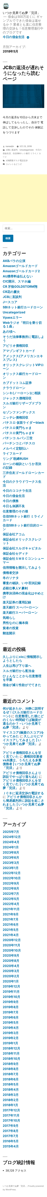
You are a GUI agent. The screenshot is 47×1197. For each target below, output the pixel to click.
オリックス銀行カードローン (22, 375)
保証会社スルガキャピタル (22, 548)
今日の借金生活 (13, 37)
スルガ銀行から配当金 (19, 671)
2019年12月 (11, 986)
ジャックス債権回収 (17, 398)
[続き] (27, 37)
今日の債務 (11, 501)
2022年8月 (11, 888)
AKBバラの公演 (14, 261)
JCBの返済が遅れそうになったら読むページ (23, 73)
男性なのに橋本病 (15, 623)
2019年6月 (11, 1017)
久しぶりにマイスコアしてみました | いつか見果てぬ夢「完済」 (23, 740)
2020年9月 (11, 955)
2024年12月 (12, 837)
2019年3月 (11, 1033)
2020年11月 (11, 945)
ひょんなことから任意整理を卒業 (22, 678)
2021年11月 (11, 909)
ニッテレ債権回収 (15, 417)
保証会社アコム (14, 534)
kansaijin (10, 146)
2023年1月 (11, 868)
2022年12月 (12, 873)
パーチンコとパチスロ (19, 443)
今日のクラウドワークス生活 (22, 483)
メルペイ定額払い (15, 448)
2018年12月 (11, 1048)
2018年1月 (10, 1105)
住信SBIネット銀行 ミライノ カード (23, 518)
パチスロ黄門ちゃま (17, 428)
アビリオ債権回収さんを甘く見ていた (22, 754)
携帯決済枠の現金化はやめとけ (23, 595)
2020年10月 (12, 950)
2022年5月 (11, 899)
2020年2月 (11, 976)
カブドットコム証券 (17, 383)
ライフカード (12, 453)
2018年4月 (11, 1089)
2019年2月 (11, 1038)
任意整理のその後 (15, 511)
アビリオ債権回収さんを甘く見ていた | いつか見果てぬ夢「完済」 (23, 784)
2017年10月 (11, 1120)
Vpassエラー (12, 317)
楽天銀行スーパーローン (20, 612)
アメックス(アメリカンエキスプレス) (23, 358)
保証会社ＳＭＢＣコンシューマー (23, 560)
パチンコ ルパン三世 (18, 438)
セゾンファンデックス (19, 412)
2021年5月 (11, 930)
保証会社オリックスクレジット (22, 541)
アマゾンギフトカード (19, 351)
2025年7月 (11, 832)
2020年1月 (11, 981)
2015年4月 (11, 1146)
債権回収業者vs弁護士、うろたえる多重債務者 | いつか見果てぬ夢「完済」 (22, 762)
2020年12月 (12, 940)
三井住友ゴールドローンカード (23, 474)
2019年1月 (10, 1043)
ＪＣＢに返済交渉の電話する (23, 793)
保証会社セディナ (15, 553)
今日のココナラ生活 (17, 490)
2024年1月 (11, 847)
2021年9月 (11, 914)
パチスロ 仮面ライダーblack (23, 422)
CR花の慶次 (11, 292)
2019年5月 (11, 1022)
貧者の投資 (11, 628)
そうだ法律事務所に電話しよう (23, 338)
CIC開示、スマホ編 (17, 281)
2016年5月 (11, 1141)
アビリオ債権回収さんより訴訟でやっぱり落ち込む (22, 775)
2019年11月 (11, 991)
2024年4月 (11, 842)
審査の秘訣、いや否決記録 (22, 583)
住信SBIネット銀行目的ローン (23, 527)
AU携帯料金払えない (18, 276)
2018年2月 (11, 1100)
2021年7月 (11, 919)
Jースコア (10, 302)
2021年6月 (11, 924)
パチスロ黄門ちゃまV (18, 433)
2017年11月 (11, 1115)
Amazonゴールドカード (20, 266)
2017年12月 (11, 1110)
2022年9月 (11, 883)
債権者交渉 (10, 573)
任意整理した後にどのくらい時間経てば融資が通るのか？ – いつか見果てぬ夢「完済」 (23, 721)
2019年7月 (11, 1012)
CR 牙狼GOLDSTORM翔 (20, 286)
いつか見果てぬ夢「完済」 (21, 13)
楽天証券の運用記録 (17, 602)
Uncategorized (26, 150)
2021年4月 (11, 935)
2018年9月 (11, 1064)
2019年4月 (11, 1028)
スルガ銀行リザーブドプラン (22, 405)
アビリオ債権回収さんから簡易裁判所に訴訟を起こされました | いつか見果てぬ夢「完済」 (23, 802)
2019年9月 (11, 1002)
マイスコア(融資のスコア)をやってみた (23, 734)
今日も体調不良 (14, 506)
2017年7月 (10, 1136)
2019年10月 (11, 997)
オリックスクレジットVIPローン (23, 367)
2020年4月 (11, 966)
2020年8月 (11, 961)
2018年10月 (11, 1059)
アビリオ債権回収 (15, 346)
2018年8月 (11, 1069)
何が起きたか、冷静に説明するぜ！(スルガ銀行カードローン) (23, 712)
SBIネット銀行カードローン (23, 307)
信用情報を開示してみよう (22, 567)
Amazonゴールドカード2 (21, 271)
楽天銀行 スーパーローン (20, 607)
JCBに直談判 (12, 150)
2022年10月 (12, 878)
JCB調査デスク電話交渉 (17, 160)
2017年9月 (11, 1126)
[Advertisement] (23, 198)
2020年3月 (11, 971)
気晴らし (9, 618)
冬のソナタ (11, 578)
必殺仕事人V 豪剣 (15, 588)
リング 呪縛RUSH (15, 459)
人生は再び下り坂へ (17, 666)
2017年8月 (11, 1131)
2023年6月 (11, 857)
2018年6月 (11, 1079)
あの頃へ (9, 331)
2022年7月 (11, 894)
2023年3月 (11, 863)
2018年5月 (11, 1084)
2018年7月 (11, 1074)
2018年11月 (11, 1053)
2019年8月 (11, 1007)
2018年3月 (11, 1095)
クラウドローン (14, 388)
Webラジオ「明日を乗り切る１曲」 (22, 324)
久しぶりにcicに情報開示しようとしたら (23, 658)
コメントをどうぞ (14, 164)
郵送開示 (9, 633)
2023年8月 (11, 852)
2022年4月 (11, 904)
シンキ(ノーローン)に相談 (22, 393)
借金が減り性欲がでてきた (22, 685)
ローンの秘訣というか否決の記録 (22, 466)
